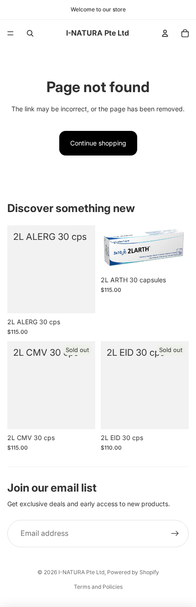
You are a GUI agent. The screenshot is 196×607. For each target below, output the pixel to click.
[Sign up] (175, 533)
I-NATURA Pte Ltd (81, 572)
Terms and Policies (98, 586)
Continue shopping (98, 143)
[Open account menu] (165, 33)
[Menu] (10, 33)
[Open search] (30, 33)
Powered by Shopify (133, 572)
